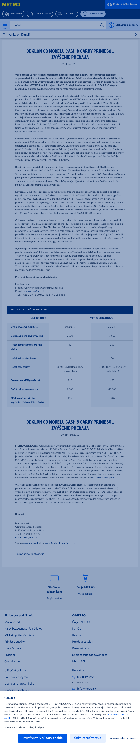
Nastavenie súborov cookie (122, 738)
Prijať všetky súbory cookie (43, 738)
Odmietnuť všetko (87, 738)
